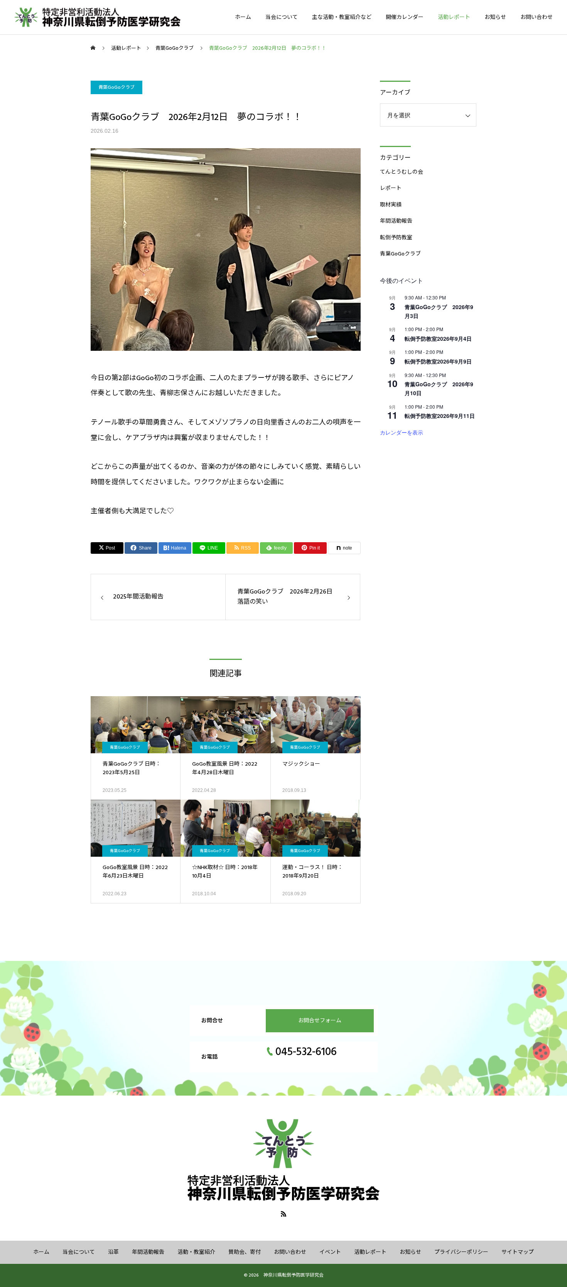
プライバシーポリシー (461, 1252)
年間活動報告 (396, 221)
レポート (391, 188)
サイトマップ (517, 1252)
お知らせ (495, 17)
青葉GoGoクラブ (116, 87)
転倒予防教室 (396, 238)
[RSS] (283, 1214)
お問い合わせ (536, 17)
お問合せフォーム (319, 1021)
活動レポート (454, 17)
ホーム (243, 17)
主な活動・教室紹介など (341, 17)
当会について (281, 17)
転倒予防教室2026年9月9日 (438, 361)
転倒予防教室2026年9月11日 (440, 415)
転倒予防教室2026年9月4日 (438, 338)
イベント (330, 1252)
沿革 (113, 1252)
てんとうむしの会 (401, 172)
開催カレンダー (405, 17)
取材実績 (391, 205)
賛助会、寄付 (244, 1252)
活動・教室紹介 (196, 1252)
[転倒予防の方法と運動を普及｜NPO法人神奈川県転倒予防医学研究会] (107, 17)
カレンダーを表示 (401, 432)
